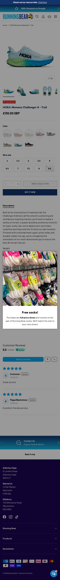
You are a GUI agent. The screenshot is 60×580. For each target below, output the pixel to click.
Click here (42, 2)
